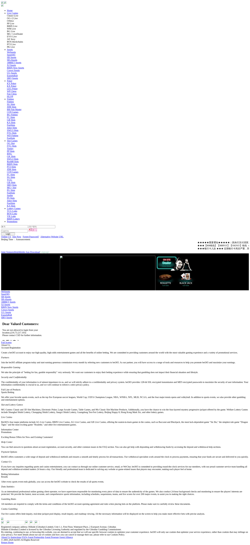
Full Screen (6, 342)
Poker (9, 81)
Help (16, 252)
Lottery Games (14, 208)
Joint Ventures (7, 252)
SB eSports (6, 299)
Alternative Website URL (52, 236)
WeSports (5, 291)
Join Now (16, 236)
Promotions (12, 221)
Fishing (10, 99)
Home (10, 10)
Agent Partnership (36, 537)
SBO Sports (6, 317)
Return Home (7, 542)
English (53, 252)
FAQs (24, 537)
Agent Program (52, 537)
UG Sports (6, 312)
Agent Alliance (66, 537)
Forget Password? (31, 236)
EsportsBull (6, 315)
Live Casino (12, 13)
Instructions (16, 537)
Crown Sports (7, 310)
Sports (10, 49)
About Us (5, 537)
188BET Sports (8, 302)
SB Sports (5, 297)
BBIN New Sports (9, 307)
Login (8, 234)
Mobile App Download (29, 252)
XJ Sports (5, 304)
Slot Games (12, 141)
